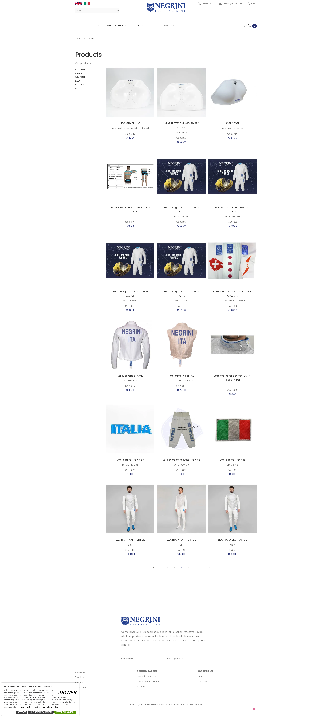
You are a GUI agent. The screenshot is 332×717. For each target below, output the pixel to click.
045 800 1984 (208, 3)
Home (78, 38)
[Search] (245, 26)
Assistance (80, 687)
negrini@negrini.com (232, 3)
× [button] (76, 686)
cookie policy (50, 707)
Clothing (80, 69)
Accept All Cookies (65, 712)
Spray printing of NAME (130, 375)
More (78, 88)
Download (80, 672)
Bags (78, 81)
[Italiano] (88, 4)
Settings (22, 712)
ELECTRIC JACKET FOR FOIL (130, 539)
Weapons (80, 77)
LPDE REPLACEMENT (130, 123)
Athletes (79, 682)
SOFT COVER (232, 123)
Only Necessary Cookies (40, 712)
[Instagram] (166, 708)
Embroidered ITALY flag (232, 459)
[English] (79, 4)
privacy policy (25, 707)
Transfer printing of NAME (181, 375)
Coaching (80, 84)
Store (137, 25)
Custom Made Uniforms (148, 681)
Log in (254, 3)
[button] (252, 25)
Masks (78, 73)
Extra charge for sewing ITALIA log (181, 459)
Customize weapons (146, 676)
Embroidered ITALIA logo (130, 459)
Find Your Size (143, 686)
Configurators (115, 25)
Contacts (170, 25)
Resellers (79, 677)
